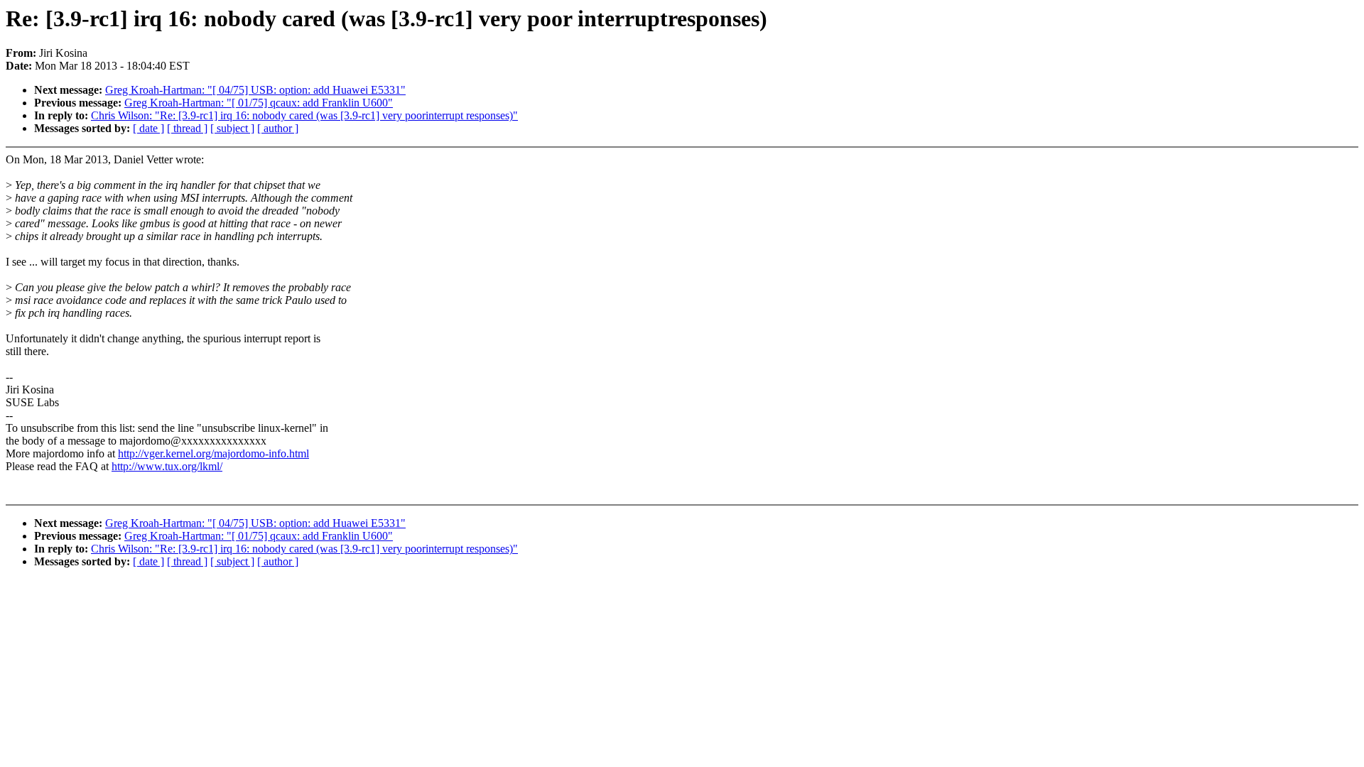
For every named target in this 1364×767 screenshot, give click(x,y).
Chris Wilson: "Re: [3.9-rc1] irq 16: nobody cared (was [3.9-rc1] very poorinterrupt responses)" (304, 115)
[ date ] (148, 128)
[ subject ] (232, 128)
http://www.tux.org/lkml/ (167, 466)
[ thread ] (187, 128)
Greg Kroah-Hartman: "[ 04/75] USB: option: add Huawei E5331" (255, 90)
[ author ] (277, 128)
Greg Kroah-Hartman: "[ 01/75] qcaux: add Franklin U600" (258, 103)
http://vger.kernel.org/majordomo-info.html (213, 453)
